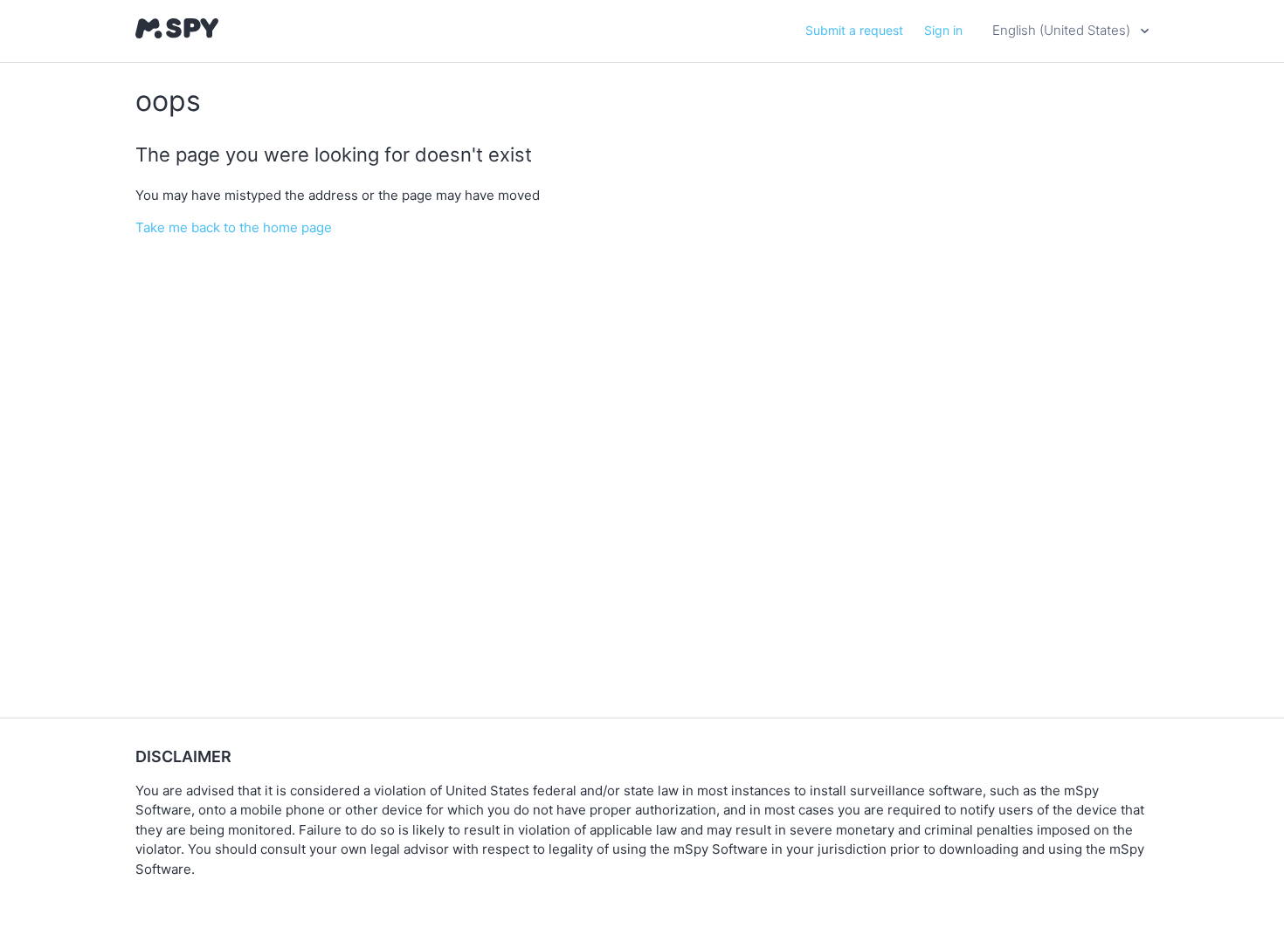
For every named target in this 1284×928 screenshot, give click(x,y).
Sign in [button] (943, 30)
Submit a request (854, 30)
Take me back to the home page (233, 227)
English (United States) (1063, 30)
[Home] (176, 33)
